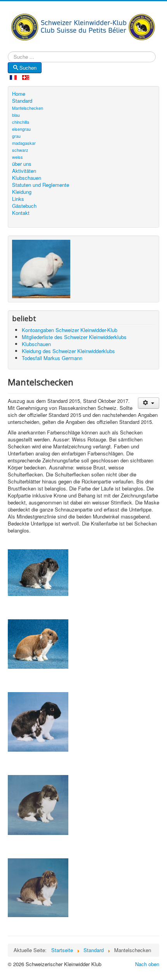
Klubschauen (26, 177)
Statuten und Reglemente (40, 184)
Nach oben (147, 964)
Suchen (28, 67)
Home (18, 93)
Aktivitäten (24, 170)
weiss (17, 157)
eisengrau (21, 129)
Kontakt (21, 212)
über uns (21, 163)
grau (16, 136)
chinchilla (20, 122)
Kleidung (21, 191)
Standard (22, 100)
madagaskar (24, 143)
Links (18, 198)
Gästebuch (24, 205)
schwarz (20, 150)
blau (16, 115)
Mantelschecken (27, 108)
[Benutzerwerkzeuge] (148, 403)
